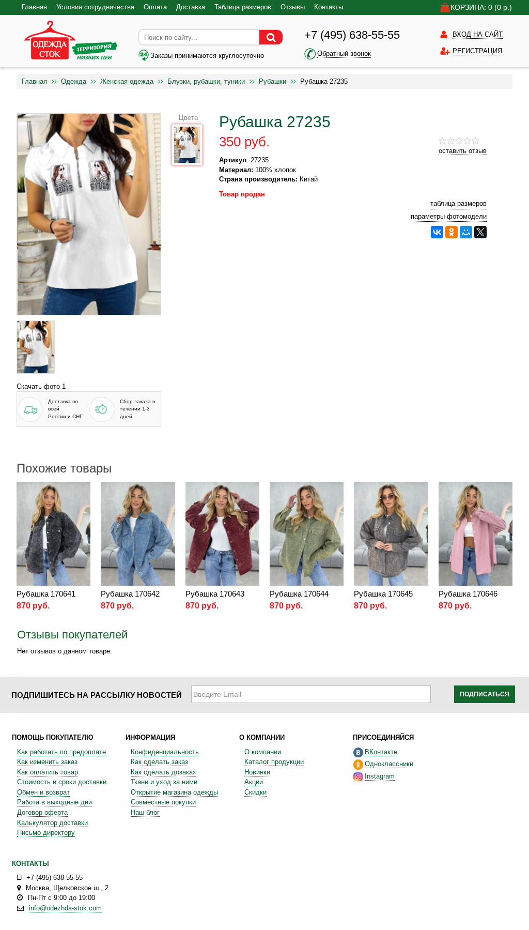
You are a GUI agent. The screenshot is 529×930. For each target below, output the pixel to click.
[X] (480, 232)
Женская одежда (126, 81)
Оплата (155, 7)
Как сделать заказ (159, 762)
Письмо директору (46, 832)
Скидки (255, 792)
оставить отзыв (463, 151)
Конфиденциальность (165, 752)
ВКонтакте (381, 752)
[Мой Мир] (466, 232)
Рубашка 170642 (130, 593)
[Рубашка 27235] (36, 347)
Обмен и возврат (43, 792)
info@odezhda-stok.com (65, 908)
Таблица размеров (242, 7)
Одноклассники (389, 764)
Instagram (380, 776)
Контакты (328, 7)
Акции (253, 782)
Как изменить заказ (47, 762)
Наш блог (145, 812)
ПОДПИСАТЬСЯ (484, 694)
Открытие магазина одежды (174, 792)
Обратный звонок (344, 53)
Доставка (190, 7)
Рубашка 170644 (299, 593)
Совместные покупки (163, 802)
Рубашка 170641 (46, 593)
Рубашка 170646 (468, 593)
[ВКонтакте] (437, 232)
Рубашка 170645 (383, 593)
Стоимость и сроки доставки (61, 782)
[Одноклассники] (451, 232)
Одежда (73, 81)
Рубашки (272, 81)
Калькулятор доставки (52, 823)
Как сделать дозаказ (163, 772)
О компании (262, 752)
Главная (34, 7)
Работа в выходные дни (54, 802)
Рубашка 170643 (214, 593)
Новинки (257, 772)
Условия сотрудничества (95, 7)
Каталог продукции (274, 762)
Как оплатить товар (47, 772)
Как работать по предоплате (61, 752)
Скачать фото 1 (41, 386)
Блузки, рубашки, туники (206, 81)
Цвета (188, 117)
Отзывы (293, 7)
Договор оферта (42, 812)
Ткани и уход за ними (164, 782)
